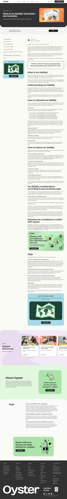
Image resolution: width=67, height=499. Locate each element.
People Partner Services (7, 469)
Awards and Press (43, 482)
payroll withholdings (55, 176)
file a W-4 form (34, 176)
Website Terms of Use (56, 469)
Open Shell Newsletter (31, 470)
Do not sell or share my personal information (57, 473)
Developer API (18, 469)
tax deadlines (60, 79)
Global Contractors (6, 467)
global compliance (38, 228)
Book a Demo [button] (59, 1)
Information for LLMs (44, 480)
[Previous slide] (22, 358)
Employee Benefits (6, 470)
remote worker (55, 157)
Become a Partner (43, 472)
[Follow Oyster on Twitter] (53, 493)
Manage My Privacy (56, 470)
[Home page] (23, 491)
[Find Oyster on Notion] (51, 494)
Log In (49, 1)
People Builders (30, 472)
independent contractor (47, 157)
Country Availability (18, 472)
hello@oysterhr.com (56, 478)
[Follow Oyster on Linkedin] (49, 494)
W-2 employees (61, 81)
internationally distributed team (43, 225)
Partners (42, 470)
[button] (19, 1)
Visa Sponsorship (6, 472)
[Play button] (13, 68)
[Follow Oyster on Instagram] (46, 494)
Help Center (55, 481)
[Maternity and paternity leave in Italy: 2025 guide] (62, 354)
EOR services (46, 227)
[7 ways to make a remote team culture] (25, 354)
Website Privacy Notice (56, 467)
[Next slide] (25, 358)
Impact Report (43, 467)
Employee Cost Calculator (19, 477)
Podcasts (29, 469)
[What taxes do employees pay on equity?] (43, 354)
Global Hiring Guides (19, 475)
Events (29, 467)
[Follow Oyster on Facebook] (44, 494)
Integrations (17, 467)
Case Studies (18, 470)
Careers (42, 469)
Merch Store (42, 477)
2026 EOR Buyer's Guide (32, 475)
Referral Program (43, 475)
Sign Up (52, 1)
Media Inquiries (55, 483)
